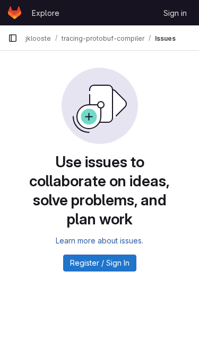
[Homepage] (14, 12)
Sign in (175, 12)
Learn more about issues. (99, 240)
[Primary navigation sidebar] (12, 38)
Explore (45, 12)
